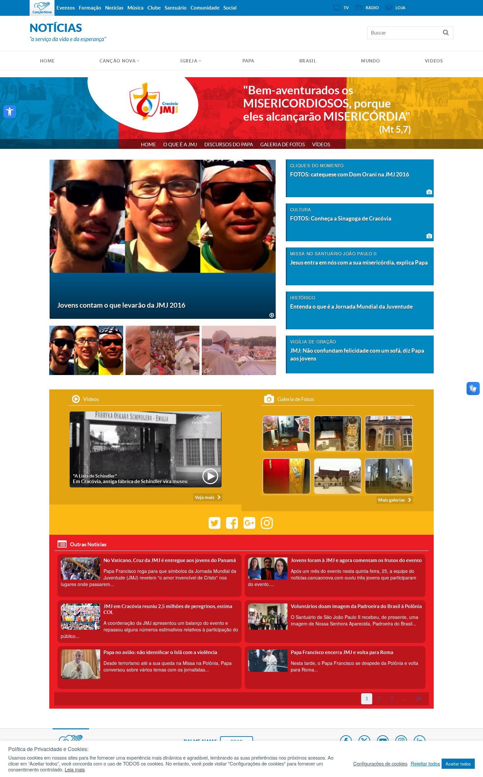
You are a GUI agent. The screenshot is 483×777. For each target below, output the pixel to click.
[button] (9, 111)
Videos (434, 61)
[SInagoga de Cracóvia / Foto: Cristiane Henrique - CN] (286, 433)
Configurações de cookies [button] (380, 763)
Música (135, 8)
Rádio (372, 8)
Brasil (307, 61)
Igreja (188, 61)
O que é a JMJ (180, 144)
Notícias (114, 8)
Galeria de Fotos (282, 144)
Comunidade (205, 8)
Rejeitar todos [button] (425, 763)
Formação (90, 8)
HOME (47, 61)
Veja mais (204, 497)
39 (418, 698)
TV (346, 8)
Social (230, 8)
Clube (154, 8)
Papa (248, 61)
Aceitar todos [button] (458, 764)
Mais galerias (391, 500)
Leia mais (75, 769)
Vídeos (321, 144)
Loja (400, 8)
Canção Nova (118, 61)
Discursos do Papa (228, 144)
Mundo (370, 61)
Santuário (176, 8)
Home (148, 144)
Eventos (66, 8)
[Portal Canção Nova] (42, 8)
